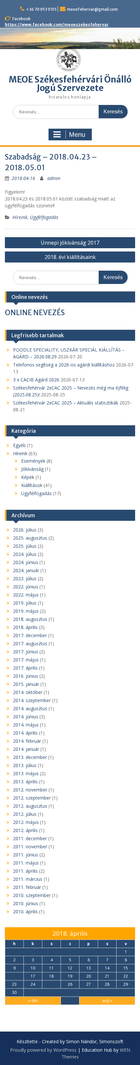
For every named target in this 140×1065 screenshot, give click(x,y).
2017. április (25, 668)
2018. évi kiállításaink (70, 257)
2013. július (24, 765)
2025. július (24, 546)
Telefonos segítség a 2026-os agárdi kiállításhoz (64, 365)
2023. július (24, 578)
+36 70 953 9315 (41, 9)
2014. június (25, 716)
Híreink (19, 217)
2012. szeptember (32, 798)
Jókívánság (32, 469)
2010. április (25, 911)
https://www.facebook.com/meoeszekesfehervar (57, 24)
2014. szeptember (32, 700)
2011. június (25, 855)
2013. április (25, 781)
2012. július (24, 814)
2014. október (27, 692)
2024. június (25, 562)
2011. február (27, 887)
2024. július (24, 554)
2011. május (26, 863)
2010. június (25, 903)
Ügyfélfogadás (44, 217)
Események (33, 461)
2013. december (30, 757)
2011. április (25, 871)
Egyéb (19, 445)
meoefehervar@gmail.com (92, 9)
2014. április (25, 733)
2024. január (26, 570)
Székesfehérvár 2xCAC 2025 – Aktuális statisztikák (65, 403)
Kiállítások (31, 485)
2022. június (25, 587)
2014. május (26, 725)
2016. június (25, 676)
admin (53, 178)
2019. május (26, 611)
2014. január (26, 749)
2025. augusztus (30, 538)
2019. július (24, 603)
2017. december (30, 635)
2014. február (27, 741)
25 (51, 984)
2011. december (30, 838)
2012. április (25, 830)
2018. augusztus (30, 619)
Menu (77, 134)
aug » (107, 1000)
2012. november (30, 790)
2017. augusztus (30, 643)
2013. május (26, 773)
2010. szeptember (32, 895)
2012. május (26, 822)
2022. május (26, 595)
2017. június (25, 651)
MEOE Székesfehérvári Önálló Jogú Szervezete (70, 83)
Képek (27, 477)
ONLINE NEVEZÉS (35, 312)
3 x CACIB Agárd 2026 (36, 380)
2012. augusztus (30, 806)
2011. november (30, 846)
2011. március (27, 879)
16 (14, 976)
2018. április (25, 627)
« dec (33, 1000)
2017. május (26, 660)
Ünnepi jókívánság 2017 (70, 242)
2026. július (24, 530)
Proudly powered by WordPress (43, 1050)
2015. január (26, 684)
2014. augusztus (30, 708)
